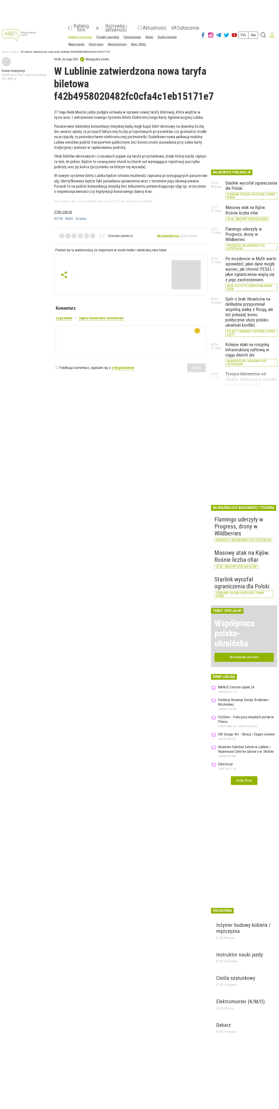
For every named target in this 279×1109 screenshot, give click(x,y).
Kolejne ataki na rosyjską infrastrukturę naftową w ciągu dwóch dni (247, 350)
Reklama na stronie (80, 37)
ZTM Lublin (63, 212)
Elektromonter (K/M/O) (240, 1002)
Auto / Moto (138, 44)
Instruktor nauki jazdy (239, 955)
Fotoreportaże (132, 37)
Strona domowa (10, 51)
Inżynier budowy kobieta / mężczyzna (243, 928)
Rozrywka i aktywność (116, 28)
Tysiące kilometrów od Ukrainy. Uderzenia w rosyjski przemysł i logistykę (250, 379)
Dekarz (223, 1025)
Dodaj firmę (244, 780)
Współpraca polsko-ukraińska (234, 633)
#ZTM (58, 219)
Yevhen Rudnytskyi (13, 71)
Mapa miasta (76, 44)
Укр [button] (253, 35)
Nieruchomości (117, 44)
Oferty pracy (96, 44)
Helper (149, 37)
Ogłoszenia (188, 28)
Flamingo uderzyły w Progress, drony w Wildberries (243, 234)
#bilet (69, 219)
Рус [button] (243, 35)
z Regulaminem (123, 368)
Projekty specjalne (108, 37)
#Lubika (81, 219)
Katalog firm (81, 28)
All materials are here (244, 657)
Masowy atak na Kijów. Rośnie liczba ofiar (245, 210)
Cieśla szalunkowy (235, 978)
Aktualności (154, 28)
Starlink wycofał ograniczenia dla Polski (241, 583)
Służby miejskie (167, 37)
